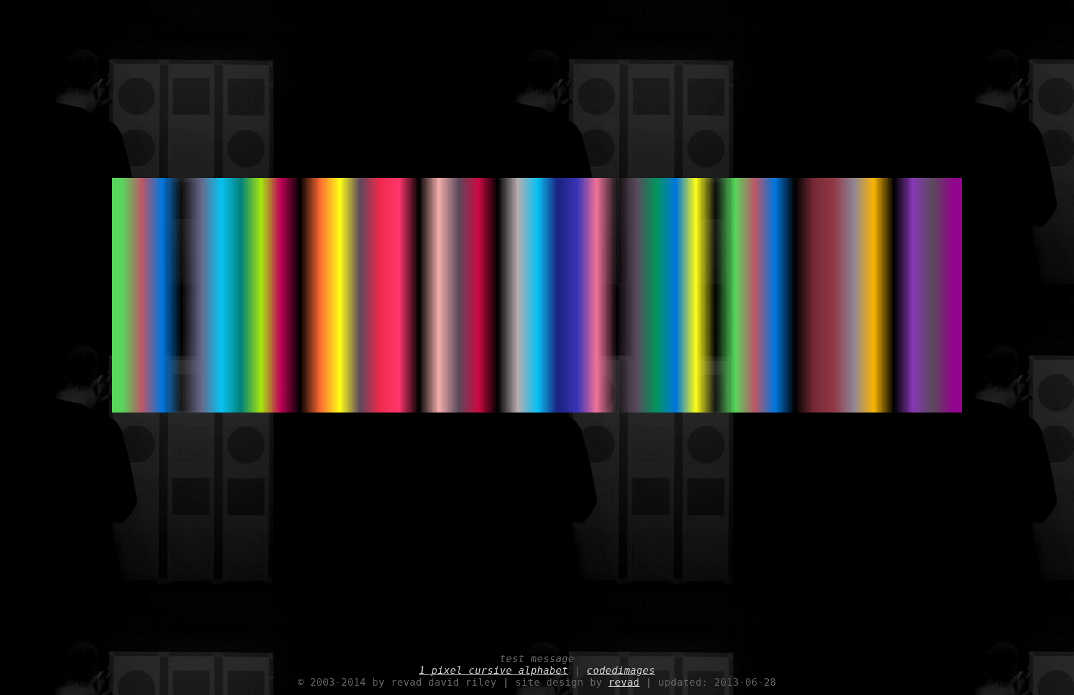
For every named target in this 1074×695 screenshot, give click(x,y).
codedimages (621, 670)
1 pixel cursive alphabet (493, 670)
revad (624, 682)
